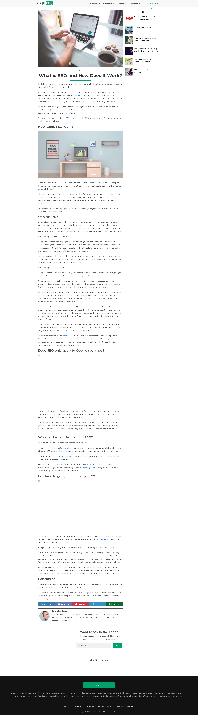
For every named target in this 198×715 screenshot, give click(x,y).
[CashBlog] (45, 3)
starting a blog (66, 448)
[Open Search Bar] (145, 3)
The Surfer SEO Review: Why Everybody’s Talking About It (146, 50)
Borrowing (107, 4)
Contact (77, 707)
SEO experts (102, 539)
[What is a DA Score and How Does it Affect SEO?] (129, 40)
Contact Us (154, 3)
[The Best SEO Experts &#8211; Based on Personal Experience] (129, 19)
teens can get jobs (88, 468)
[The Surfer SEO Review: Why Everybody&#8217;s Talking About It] (129, 51)
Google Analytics (102, 295)
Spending (134, 4)
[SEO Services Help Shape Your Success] (129, 72)
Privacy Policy (105, 707)
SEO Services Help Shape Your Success (146, 71)
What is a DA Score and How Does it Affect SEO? (145, 39)
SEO (80, 70)
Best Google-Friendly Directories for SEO (143, 60)
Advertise (89, 707)
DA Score (68, 336)
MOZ (69, 342)
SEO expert (71, 118)
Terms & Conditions (125, 707)
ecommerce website (63, 456)
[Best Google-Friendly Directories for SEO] (129, 61)
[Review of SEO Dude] (129, 29)
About (66, 707)
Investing (93, 4)
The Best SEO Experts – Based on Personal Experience (146, 18)
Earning (121, 4)
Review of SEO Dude (142, 28)
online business (80, 95)
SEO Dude (64, 542)
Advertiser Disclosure (150, 9)
